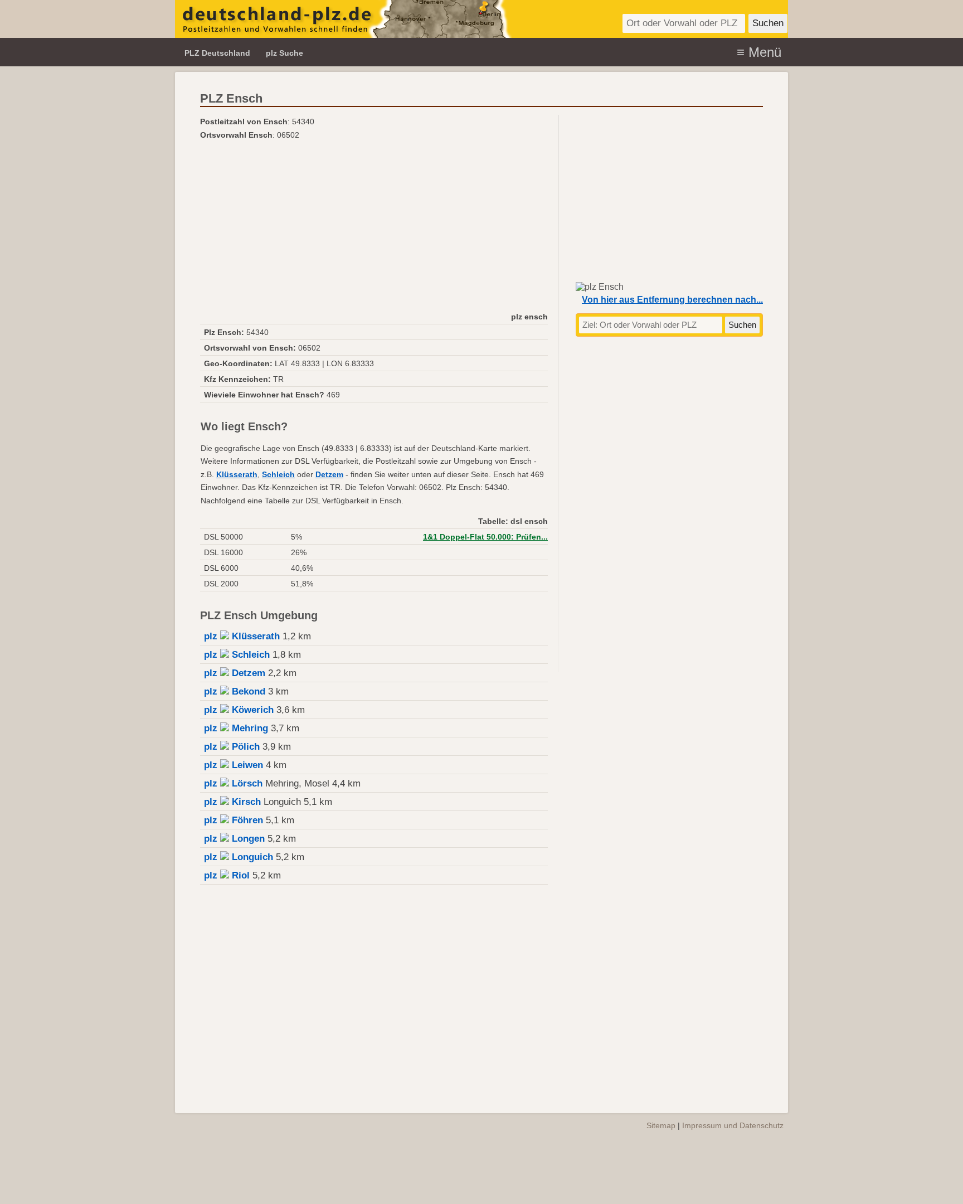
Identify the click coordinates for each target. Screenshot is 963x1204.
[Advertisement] (374, 225)
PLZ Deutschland (217, 52)
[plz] (343, 19)
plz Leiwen (233, 765)
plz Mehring (236, 728)
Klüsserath (236, 474)
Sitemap (660, 1125)
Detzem (329, 474)
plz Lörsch (233, 783)
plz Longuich (238, 857)
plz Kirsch (232, 802)
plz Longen (234, 838)
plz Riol (227, 875)
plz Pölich (232, 746)
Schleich (278, 474)
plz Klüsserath (242, 636)
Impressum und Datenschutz (733, 1125)
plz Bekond (234, 691)
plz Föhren (233, 820)
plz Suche (284, 52)
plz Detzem (234, 673)
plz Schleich (237, 654)
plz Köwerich (239, 710)
